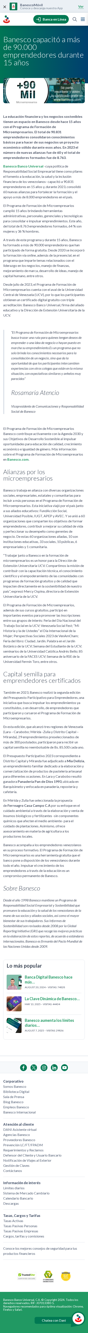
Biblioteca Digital (16, 1091)
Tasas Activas (13, 1221)
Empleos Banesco (16, 1107)
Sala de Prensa (13, 1097)
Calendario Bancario (18, 1198)
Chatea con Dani (54, 1320)
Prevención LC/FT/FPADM (23, 1145)
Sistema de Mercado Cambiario (26, 1193)
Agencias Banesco (16, 1135)
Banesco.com (18, 459)
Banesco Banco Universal (23, 166)
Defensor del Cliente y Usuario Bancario (32, 1155)
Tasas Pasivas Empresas (20, 1231)
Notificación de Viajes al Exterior (27, 1160)
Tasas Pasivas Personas (20, 1226)
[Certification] (65, 1280)
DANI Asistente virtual (20, 1129)
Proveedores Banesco (19, 1140)
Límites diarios (14, 1188)
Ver (81, 6)
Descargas (11, 1203)
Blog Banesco (13, 1102)
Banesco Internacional (19, 1112)
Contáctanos (12, 1171)
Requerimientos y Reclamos (23, 1150)
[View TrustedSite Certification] (26, 1279)
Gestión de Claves (16, 1165)
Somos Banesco (14, 1086)
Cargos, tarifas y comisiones (23, 1236)
